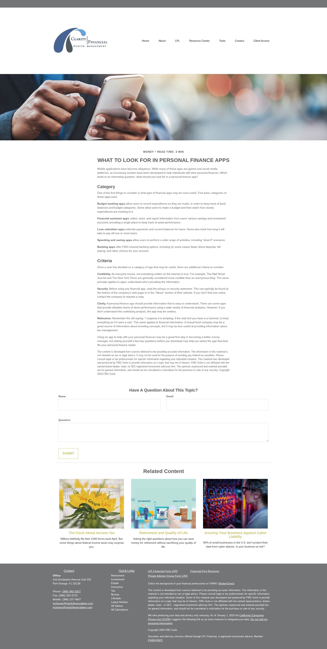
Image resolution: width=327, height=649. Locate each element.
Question (64, 419)
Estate (115, 583)
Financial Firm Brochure (204, 571)
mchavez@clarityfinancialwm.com (73, 603)
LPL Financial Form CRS (163, 571)
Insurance (117, 586)
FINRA (152, 640)
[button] (162, 41)
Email (169, 396)
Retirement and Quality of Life (163, 533)
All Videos (117, 605)
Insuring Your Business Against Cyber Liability (235, 535)
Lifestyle (116, 598)
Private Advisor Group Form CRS (168, 575)
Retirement (117, 575)
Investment (117, 579)
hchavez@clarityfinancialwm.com (72, 607)
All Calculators (119, 609)
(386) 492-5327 (71, 591)
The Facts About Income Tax (92, 533)
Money (115, 594)
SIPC (160, 640)
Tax (113, 590)
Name (62, 396)
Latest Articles (119, 602)
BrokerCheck (226, 583)
